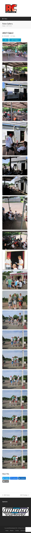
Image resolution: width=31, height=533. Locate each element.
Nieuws (11, 530)
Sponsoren (23, 530)
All (5, 40)
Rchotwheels (12, 528)
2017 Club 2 (15, 40)
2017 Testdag (23, 495)
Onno (13, 36)
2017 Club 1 (7, 495)
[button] (4, 18)
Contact (17, 530)
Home (7, 530)
